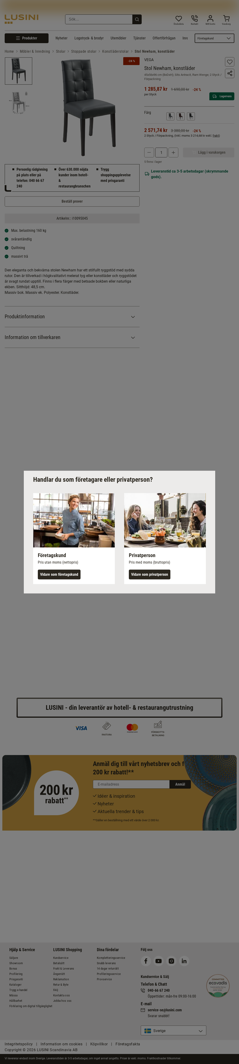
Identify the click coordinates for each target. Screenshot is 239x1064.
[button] (74, 538)
